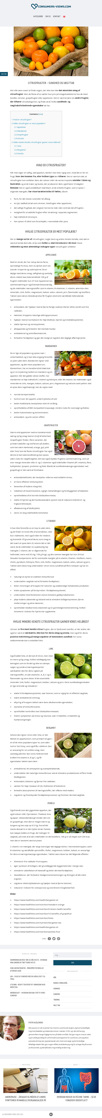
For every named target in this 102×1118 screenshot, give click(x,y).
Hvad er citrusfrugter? (22, 119)
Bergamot (20, 150)
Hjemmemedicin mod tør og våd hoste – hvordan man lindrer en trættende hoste (28, 961)
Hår (54, 977)
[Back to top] (51, 1114)
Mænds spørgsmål (60, 983)
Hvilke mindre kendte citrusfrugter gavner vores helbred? (36, 142)
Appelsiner (20, 127)
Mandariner (20, 131)
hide (40, 114)
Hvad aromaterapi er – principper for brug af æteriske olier (27, 969)
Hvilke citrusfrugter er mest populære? (28, 123)
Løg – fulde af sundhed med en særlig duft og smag (27, 977)
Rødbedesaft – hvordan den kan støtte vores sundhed (27, 994)
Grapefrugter (21, 134)
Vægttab (56, 1005)
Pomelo (19, 153)
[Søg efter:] (72, 955)
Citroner (19, 138)
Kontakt (57, 16)
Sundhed (56, 994)
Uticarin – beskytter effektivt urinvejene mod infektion (27, 985)
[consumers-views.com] (51, 6)
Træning (56, 1000)
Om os (48, 16)
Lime (17, 146)
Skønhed (56, 988)
